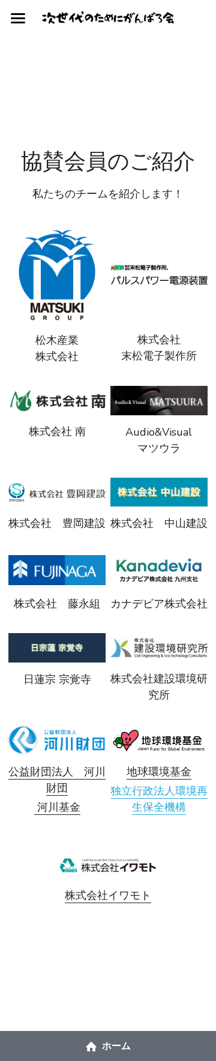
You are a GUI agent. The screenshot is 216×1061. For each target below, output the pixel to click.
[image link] (57, 273)
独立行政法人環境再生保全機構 (159, 799)
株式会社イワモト (108, 895)
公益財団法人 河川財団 (57, 780)
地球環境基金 (159, 772)
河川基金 (57, 807)
